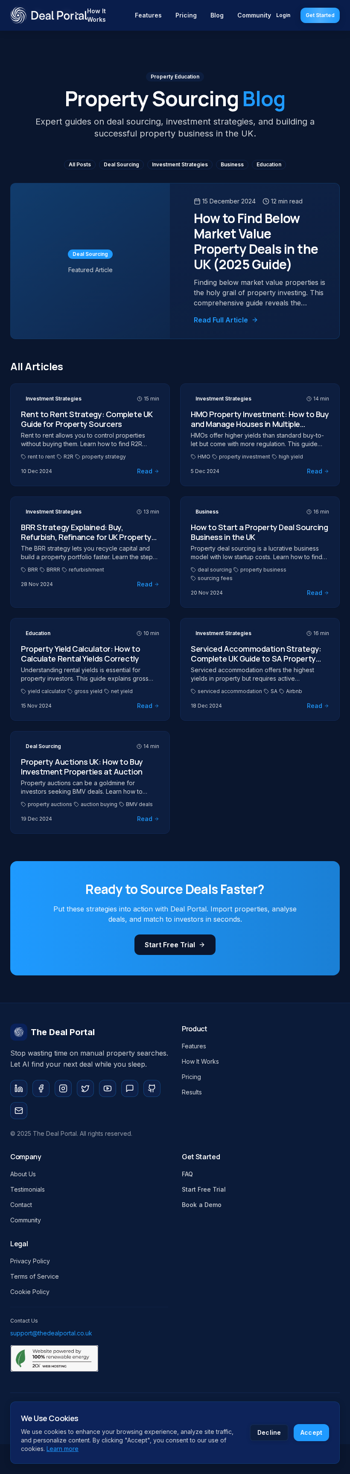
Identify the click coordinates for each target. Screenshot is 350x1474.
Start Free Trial (170, 944)
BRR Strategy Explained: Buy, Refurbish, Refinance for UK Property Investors (86, 536)
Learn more (63, 1448)
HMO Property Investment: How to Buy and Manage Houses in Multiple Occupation (260, 423)
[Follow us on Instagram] (63, 1088)
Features (148, 15)
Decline (269, 1432)
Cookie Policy (30, 1291)
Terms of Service (34, 1276)
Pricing (186, 15)
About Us (23, 1174)
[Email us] (18, 1110)
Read (144, 471)
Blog (217, 15)
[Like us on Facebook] (41, 1088)
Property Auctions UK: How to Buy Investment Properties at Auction (82, 767)
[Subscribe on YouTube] (107, 1088)
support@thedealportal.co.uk (51, 1333)
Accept (311, 1432)
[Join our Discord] (129, 1088)
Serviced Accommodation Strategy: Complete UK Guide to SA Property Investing (256, 658)
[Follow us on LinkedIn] (18, 1088)
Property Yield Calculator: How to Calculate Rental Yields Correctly (80, 654)
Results (192, 1092)
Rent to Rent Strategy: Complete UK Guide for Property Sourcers (87, 419)
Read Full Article (221, 320)
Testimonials (27, 1189)
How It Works (96, 15)
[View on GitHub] (151, 1088)
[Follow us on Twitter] (85, 1088)
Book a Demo (202, 1204)
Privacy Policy (30, 1261)
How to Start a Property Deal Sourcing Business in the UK (259, 532)
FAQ (187, 1174)
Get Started (320, 15)
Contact (21, 1204)
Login (283, 15)
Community (254, 15)
